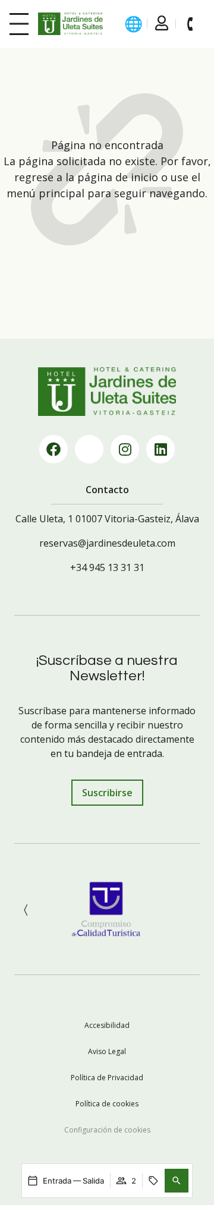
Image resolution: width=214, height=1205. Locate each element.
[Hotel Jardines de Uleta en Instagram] (125, 449)
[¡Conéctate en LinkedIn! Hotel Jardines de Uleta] (160, 449)
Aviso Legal (107, 1051)
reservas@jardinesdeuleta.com (107, 543)
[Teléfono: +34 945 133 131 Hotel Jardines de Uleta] (190, 24)
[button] (176, 1181)
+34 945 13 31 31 (107, 567)
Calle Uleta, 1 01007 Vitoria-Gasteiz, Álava (107, 518)
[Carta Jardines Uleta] (19, 24)
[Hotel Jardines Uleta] (70, 23)
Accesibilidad (107, 1025)
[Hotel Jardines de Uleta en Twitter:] (89, 449)
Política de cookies (107, 1104)
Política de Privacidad (107, 1077)
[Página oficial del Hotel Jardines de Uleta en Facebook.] (53, 449)
